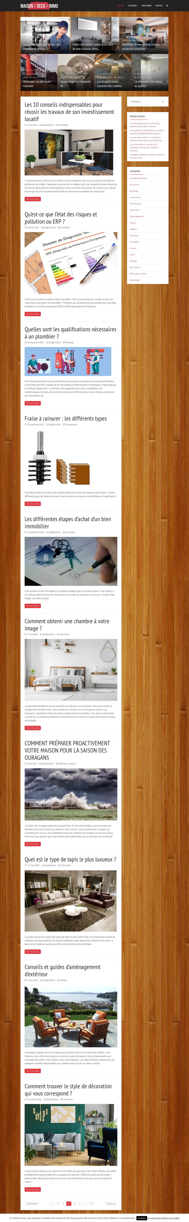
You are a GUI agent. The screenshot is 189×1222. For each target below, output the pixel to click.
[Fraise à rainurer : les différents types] (58, 458)
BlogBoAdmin (53, 37)
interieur (78, 40)
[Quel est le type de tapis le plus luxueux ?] (71, 901)
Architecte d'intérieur (133, 40)
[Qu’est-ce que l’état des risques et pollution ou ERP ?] (71, 263)
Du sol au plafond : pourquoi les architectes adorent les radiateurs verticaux (144, 147)
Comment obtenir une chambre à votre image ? (67, 624)
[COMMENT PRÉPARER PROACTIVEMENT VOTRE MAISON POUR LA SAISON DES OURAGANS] (71, 794)
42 (91, 1203)
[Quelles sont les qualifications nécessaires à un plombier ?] (68, 361)
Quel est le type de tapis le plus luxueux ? (70, 859)
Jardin (132, 255)
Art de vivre (134, 185)
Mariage (133, 261)
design (133, 223)
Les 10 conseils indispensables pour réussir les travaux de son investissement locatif (69, 111)
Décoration (64, 634)
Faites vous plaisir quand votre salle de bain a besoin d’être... (93, 46)
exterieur (63, 980)
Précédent (33, 1203)
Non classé (135, 267)
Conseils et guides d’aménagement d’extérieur (62, 970)
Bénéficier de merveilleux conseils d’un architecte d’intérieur (143, 46)
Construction (31, 77)
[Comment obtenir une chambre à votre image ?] (71, 670)
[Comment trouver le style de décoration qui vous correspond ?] (71, 1135)
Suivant (109, 1203)
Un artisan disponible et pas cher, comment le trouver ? (42, 46)
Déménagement (136, 216)
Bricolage (30, 40)
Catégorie (132, 6)
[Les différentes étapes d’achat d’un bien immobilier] (71, 561)
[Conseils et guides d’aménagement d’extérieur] (71, 1016)
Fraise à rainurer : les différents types (66, 418)
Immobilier (63, 125)
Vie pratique (135, 280)
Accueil (120, 6)
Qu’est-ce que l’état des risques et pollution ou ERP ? (61, 217)
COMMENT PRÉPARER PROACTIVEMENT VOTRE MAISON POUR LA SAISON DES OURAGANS (67, 750)
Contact (159, 6)
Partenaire (147, 6)
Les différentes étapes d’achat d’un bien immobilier (68, 522)
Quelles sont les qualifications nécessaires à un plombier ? (70, 332)
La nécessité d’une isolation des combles (109, 83)
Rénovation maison (145, 77)
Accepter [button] (141, 1218)
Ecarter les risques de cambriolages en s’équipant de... (75, 81)
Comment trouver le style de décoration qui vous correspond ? (68, 1089)
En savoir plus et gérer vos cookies (163, 1218)
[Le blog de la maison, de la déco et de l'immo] (39, 5)
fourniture (134, 235)
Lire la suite (34, 199)
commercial (135, 197)
